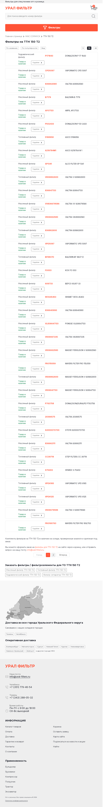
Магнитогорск (28, 647)
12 (83, 48)
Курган (64, 647)
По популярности (29, 48)
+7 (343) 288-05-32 (21, 697)
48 (96, 48)
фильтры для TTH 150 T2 (46, 547)
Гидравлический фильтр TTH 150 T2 (23, 575)
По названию (12, 48)
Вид (43, 48)
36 (89, 48)
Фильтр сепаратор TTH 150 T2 (57, 575)
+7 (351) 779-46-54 (21, 687)
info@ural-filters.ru (35, 550)
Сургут (40, 647)
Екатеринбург (12, 647)
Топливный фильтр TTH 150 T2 (51, 570)
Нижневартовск (77, 647)
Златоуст (30, 651)
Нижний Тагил (52, 647)
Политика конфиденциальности (16, 800)
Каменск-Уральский (14, 651)
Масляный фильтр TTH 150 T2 (20, 570)
